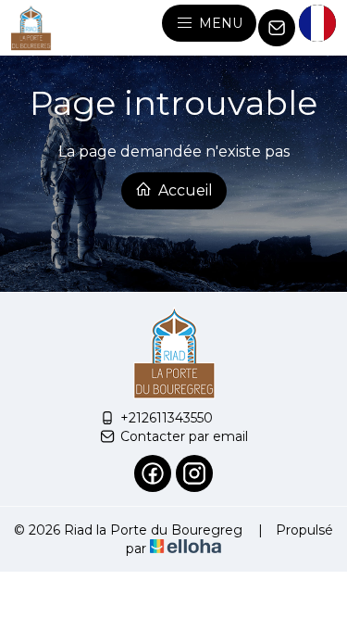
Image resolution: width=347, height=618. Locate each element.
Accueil (184, 190)
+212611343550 (166, 418)
